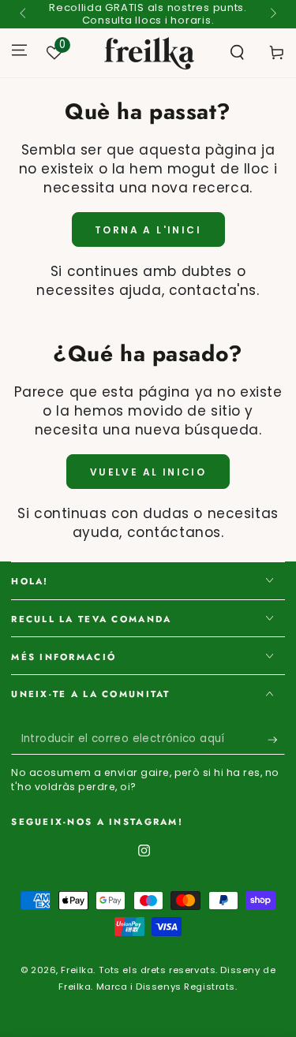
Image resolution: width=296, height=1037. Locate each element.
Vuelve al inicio (148, 472)
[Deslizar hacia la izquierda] (23, 14)
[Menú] (19, 49)
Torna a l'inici (148, 230)
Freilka (77, 970)
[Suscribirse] (276, 739)
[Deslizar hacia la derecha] (271, 14)
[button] (237, 52)
